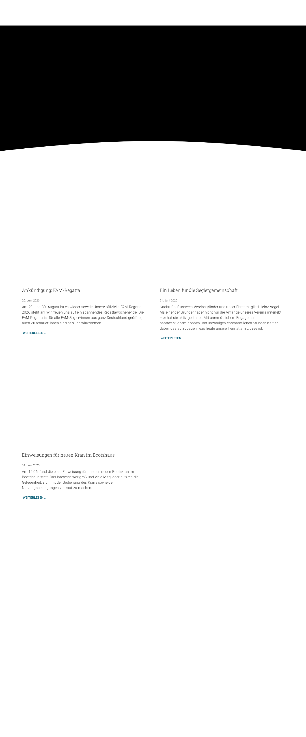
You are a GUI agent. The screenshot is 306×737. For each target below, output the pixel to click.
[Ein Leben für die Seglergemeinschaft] (222, 233)
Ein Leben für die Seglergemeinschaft (199, 290)
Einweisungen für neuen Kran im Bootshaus (68, 455)
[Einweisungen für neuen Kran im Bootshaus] (84, 398)
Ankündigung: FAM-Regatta (51, 290)
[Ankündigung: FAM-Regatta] (84, 233)
